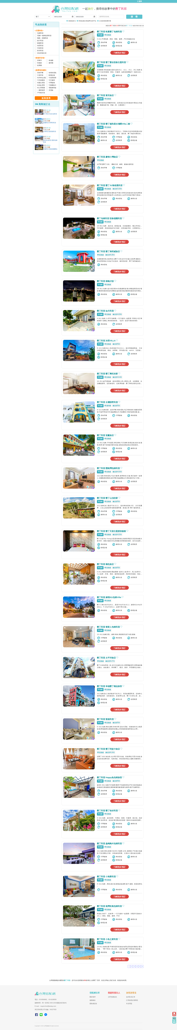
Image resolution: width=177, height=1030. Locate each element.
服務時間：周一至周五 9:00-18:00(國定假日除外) (51, 1003)
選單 (140, 1)
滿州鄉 (51, 63)
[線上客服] (174, 1020)
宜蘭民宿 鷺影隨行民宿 (50, 149)
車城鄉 (51, 60)
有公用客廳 (41, 87)
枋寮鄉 (39, 65)
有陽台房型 (41, 82)
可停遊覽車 (41, 80)
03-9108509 (52, 999)
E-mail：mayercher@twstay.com (45, 1006)
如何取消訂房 (130, 997)
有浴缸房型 (41, 85)
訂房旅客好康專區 (132, 1000)
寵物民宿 (40, 43)
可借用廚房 (52, 77)
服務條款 (93, 1000)
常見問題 (129, 1003)
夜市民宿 (40, 50)
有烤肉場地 (52, 72)
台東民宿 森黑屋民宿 (49, 114)
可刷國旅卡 (52, 85)
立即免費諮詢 (112, 997)
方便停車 (40, 75)
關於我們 (93, 997)
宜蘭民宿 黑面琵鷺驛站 (50, 131)
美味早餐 (40, 72)
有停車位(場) (41, 77)
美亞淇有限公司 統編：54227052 (45, 1009)
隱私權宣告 (93, 1003)
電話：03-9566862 (41, 999)
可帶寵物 (52, 82)
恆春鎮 (39, 63)
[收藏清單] (174, 1014)
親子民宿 (40, 40)
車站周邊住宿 (41, 53)
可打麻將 (52, 80)
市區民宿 (40, 48)
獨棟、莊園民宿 (42, 38)
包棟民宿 (40, 33)
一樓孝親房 (41, 90)
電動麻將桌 (52, 87)
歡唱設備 (52, 75)
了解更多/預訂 (119, 53)
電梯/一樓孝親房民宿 (44, 35)
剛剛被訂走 (44, 104)
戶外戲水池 (41, 92)
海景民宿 (40, 45)
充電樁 (51, 90)
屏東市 (39, 60)
